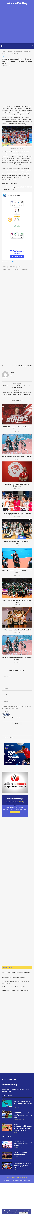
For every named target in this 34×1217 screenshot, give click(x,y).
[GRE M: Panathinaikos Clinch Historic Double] (17, 529)
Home (3, 51)
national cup (6, 269)
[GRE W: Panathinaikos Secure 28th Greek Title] (17, 588)
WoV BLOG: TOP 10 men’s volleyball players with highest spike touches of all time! (23, 1114)
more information (13, 1212)
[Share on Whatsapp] (27, 366)
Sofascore (14, 261)
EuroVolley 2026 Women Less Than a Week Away (16, 991)
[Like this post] (16, 366)
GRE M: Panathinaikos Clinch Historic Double (17, 542)
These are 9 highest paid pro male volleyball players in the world (23, 1103)
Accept (23, 1212)
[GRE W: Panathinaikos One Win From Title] (17, 617)
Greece (4, 266)
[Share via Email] (30, 366)
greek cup (12, 266)
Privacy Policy (11, 1177)
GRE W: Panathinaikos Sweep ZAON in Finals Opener (17, 658)
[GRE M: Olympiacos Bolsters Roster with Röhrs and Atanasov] (17, 414)
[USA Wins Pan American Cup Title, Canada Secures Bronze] (7, 1144)
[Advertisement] (17, 24)
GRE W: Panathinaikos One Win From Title (17, 630)
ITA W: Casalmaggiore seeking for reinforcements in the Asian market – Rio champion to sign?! (23, 1127)
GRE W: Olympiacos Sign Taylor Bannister (17, 514)
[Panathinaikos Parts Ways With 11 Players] (17, 444)
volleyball (25, 269)
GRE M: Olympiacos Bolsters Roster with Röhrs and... (17, 428)
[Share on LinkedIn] (23, 366)
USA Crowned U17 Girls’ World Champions (13, 977)
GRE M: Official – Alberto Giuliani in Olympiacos (17, 485)
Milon (19, 266)
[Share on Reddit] (25, 366)
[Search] (32, 46)
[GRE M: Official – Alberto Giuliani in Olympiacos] (17, 471)
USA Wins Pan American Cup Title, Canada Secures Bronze (23, 1143)
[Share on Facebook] (18, 366)
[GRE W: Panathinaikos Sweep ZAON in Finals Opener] (17, 645)
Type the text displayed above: (11, 717)
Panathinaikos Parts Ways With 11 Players (17, 456)
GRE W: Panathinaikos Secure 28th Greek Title (17, 601)
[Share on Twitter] (19, 366)
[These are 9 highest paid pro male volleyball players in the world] (7, 1103)
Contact (24, 1177)
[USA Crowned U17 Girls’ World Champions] (7, 1155)
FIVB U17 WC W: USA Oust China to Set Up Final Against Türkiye (22, 1165)
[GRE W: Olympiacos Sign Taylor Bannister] (17, 501)
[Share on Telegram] (29, 366)
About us (18, 1177)
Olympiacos (16, 269)
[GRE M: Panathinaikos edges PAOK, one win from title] (17, 558)
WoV (9, 66)
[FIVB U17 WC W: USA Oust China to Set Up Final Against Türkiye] (7, 1165)
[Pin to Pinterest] (21, 366)
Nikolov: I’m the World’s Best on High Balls (14, 987)
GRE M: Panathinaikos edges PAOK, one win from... (17, 572)
